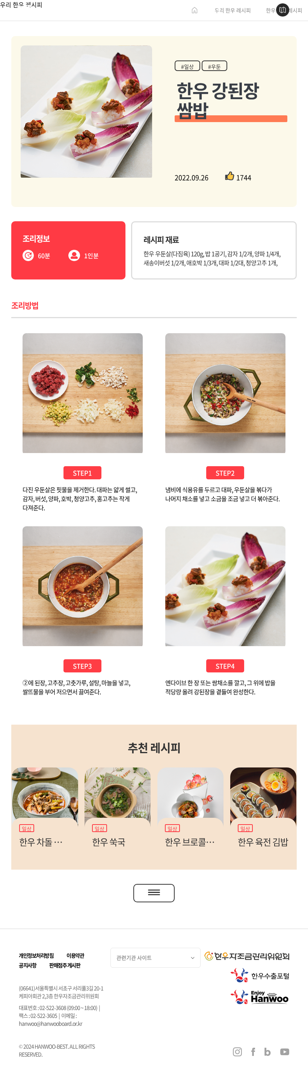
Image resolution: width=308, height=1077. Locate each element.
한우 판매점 (142, 10)
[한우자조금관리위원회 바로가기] (246, 956)
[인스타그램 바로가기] (237, 1052)
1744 (243, 177)
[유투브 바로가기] (284, 1052)
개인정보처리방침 (36, 955)
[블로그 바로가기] (267, 1053)
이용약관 (75, 955)
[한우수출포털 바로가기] (260, 975)
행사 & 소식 (211, 10)
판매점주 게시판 (64, 965)
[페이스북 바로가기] (253, 1053)
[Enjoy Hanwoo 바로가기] (260, 997)
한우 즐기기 (177, 10)
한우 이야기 (108, 10)
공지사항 (27, 965)
